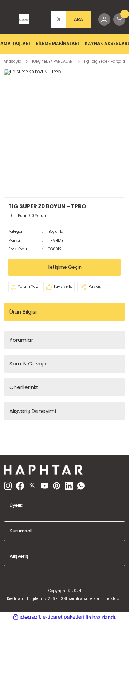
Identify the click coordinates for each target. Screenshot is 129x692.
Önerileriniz (23, 387)
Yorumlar (21, 339)
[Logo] (24, 19)
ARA (78, 19)
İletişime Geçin (65, 267)
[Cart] (119, 19)
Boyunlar (56, 231)
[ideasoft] (27, 617)
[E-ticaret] (64, 617)
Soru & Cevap (27, 363)
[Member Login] (104, 19)
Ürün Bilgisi (23, 311)
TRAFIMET (56, 240)
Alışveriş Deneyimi (32, 411)
